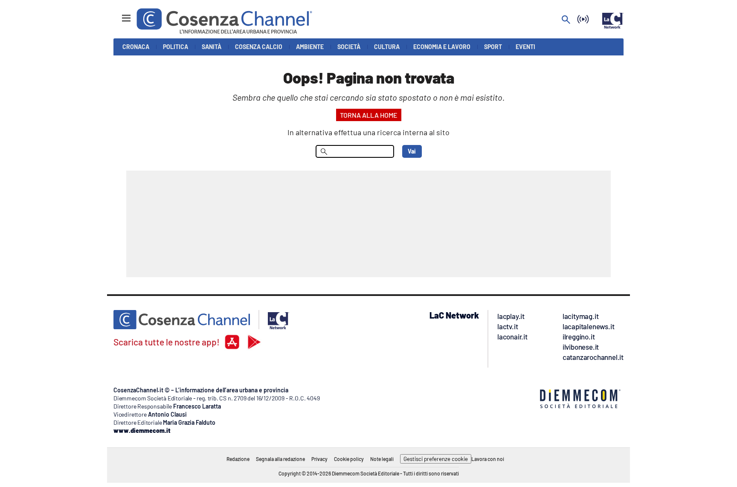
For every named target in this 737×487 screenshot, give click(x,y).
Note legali (382, 459)
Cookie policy (349, 459)
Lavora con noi (487, 459)
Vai (412, 151)
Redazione (238, 459)
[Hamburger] (118, 14)
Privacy (319, 459)
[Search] (566, 20)
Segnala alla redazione (280, 459)
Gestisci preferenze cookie (435, 458)
